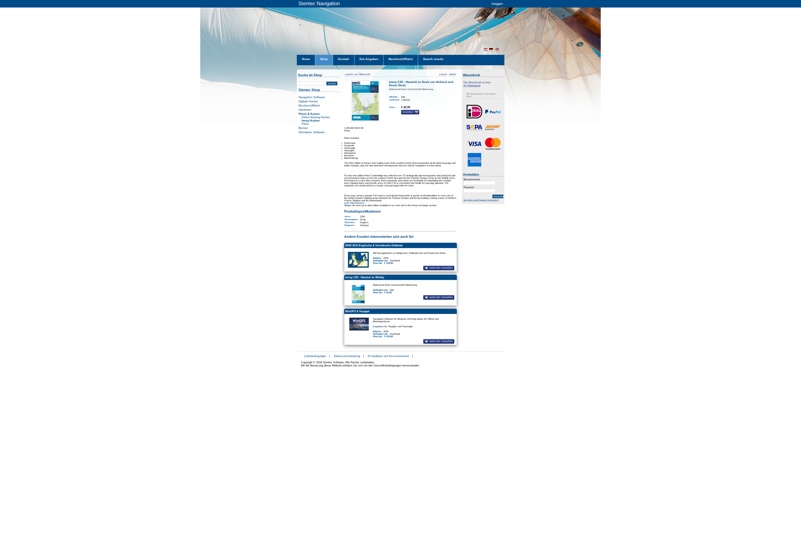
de (491, 49)
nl (485, 49)
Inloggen (497, 3)
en (497, 49)
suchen (331, 83)
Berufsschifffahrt (309, 105)
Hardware (304, 109)
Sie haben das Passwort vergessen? (481, 200)
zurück (443, 74)
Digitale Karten (308, 101)
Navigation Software (311, 97)
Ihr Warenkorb (471, 85)
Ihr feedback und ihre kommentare (388, 356)
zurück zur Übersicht (357, 74)
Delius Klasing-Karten (316, 117)
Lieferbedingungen (315, 356)
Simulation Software (311, 132)
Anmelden (498, 196)
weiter (452, 74)
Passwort (468, 187)
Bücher (303, 128)
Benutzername (471, 179)
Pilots (305, 123)
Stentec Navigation (319, 3)
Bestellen (408, 111)
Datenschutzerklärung (347, 356)
